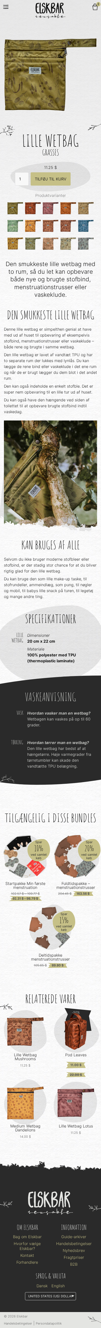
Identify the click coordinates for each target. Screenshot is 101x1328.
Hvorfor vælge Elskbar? (27, 1246)
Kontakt (27, 1255)
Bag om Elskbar (27, 1236)
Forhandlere (27, 1262)
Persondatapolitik (49, 1323)
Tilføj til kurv (50, 178)
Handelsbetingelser (74, 1243)
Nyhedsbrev (74, 1250)
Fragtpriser (74, 1257)
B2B (73, 1264)
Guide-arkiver (73, 1236)
